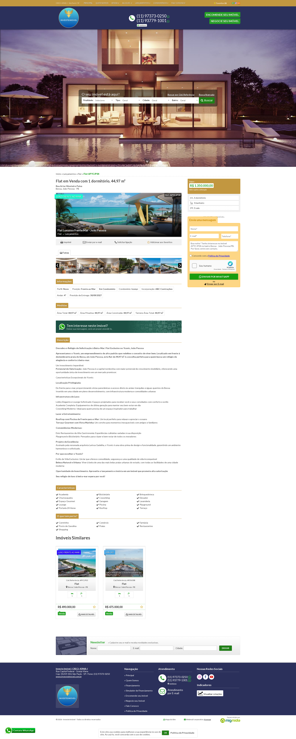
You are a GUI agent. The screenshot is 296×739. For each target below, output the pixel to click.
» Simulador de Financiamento (138, 690)
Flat (80, 174)
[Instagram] (199, 677)
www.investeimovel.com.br (69, 676)
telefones (142, 25)
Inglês (236, 4)
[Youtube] (211, 677)
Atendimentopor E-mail (175, 691)
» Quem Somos (131, 680)
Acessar (207, 719)
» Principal (129, 675)
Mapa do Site (170, 719)
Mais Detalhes (87, 614)
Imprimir (67, 242)
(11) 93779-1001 (151, 20)
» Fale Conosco (131, 706)
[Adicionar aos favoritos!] (94, 607)
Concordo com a (211, 255)
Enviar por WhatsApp (215, 276)
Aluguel (126, 3)
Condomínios (160, 3)
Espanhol (239, 4)
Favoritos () (221, 3)
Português (234, 4)
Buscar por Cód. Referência (181, 94)
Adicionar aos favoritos (161, 242)
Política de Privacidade (219, 255)
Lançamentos (142, 3)
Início (58, 174)
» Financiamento (132, 685)
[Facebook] (205, 677)
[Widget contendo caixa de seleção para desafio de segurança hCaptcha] (213, 266)
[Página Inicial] (69, 27)
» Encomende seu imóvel (136, 695)
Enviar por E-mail (215, 284)
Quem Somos (102, 3)
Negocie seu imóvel (225, 21)
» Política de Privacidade (135, 711)
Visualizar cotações (212, 694)
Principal (88, 3)
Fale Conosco (178, 3)
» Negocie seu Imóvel (134, 700)
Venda (114, 3)
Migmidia (229, 720)
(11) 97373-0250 (151, 15)
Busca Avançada (206, 94)
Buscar (208, 100)
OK (165, 733)
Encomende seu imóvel (222, 14)
